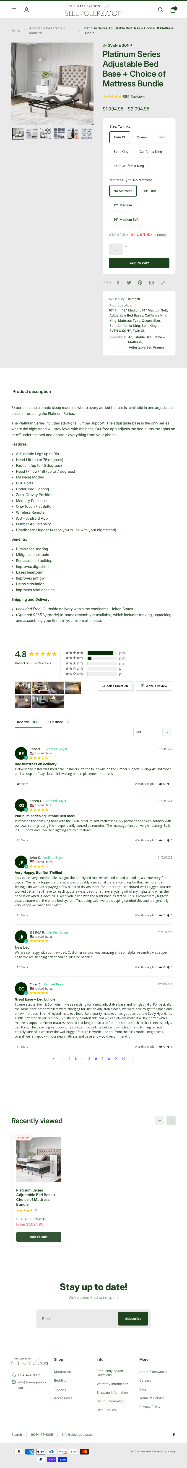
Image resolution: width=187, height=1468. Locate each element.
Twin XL (120, 137)
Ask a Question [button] (117, 686)
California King (151, 151)
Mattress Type (129, 320)
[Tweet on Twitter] (129, 282)
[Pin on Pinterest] (140, 282)
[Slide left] (159, 1120)
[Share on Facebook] (118, 282)
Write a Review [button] (156, 686)
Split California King (129, 166)
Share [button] (24, 784)
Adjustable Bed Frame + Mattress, (146, 339)
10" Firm (149, 191)
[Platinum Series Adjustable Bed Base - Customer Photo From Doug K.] (40, 688)
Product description (32, 391)
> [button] (133, 1058)
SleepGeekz (146, 1451)
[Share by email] (151, 282)
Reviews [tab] (23, 722)
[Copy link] (163, 282)
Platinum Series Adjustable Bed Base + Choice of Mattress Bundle (36, 1197)
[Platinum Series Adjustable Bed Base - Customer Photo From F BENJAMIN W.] (23, 701)
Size (156, 320)
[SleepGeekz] (29, 1363)
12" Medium (123, 205)
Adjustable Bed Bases (126, 315)
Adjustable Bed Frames (146, 347)
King (161, 137)
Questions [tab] (55, 722)
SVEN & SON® (117, 45)
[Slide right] (171, 1120)
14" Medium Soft (126, 219)
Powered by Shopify (165, 1451)
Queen (142, 137)
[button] (14, 10)
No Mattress (123, 191)
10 (123, 1058)
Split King (121, 151)
